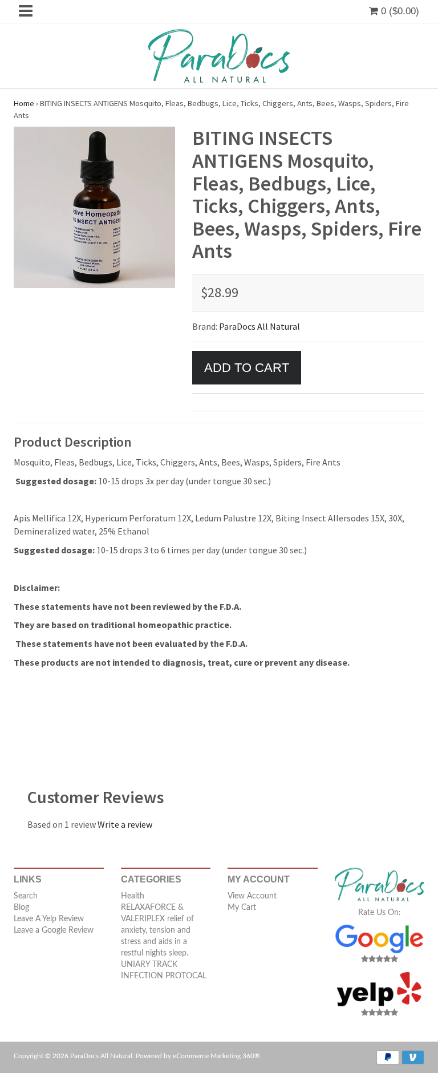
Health (132, 896)
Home (24, 103)
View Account (252, 896)
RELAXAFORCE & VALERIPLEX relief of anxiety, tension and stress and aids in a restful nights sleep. (157, 930)
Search (26, 896)
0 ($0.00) (398, 11)
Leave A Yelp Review (49, 919)
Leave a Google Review (54, 930)
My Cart (242, 908)
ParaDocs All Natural (259, 326)
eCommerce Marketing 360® (216, 1055)
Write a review (125, 824)
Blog (21, 908)
